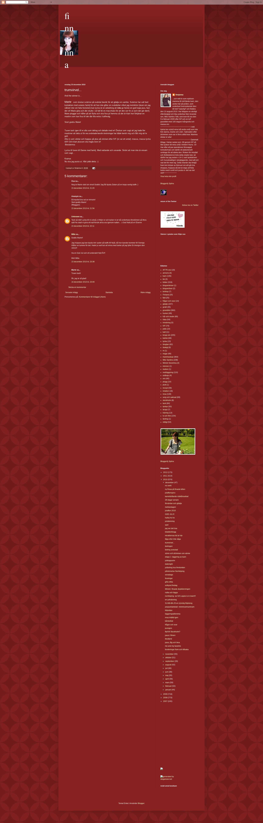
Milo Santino (168, 360)
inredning (167, 323)
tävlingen (169, 546)
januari (168, 690)
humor (165, 313)
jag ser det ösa (171, 528)
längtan (166, 344)
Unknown (75, 217)
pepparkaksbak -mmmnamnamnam (179, 607)
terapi (165, 410)
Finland (166, 295)
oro (164, 378)
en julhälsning (171, 600)
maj (167, 675)
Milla (73, 234)
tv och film (167, 416)
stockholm (167, 400)
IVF (164, 326)
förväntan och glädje (173, 503)
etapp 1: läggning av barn (175, 557)
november (169, 654)
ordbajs (166, 375)
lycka (165, 341)
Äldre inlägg (145, 292)
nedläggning (168, 372)
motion (165, 369)
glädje (165, 304)
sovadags (169, 575)
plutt (164, 385)
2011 (165, 476)
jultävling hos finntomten (175, 567)
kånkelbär (169, 621)
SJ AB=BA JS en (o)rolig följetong (178, 603)
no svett (168, 486)
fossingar (169, 578)
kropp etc (166, 335)
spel (166, 525)
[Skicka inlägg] (94, 168)
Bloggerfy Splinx (167, 183)
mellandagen (170, 507)
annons (166, 273)
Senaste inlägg (71, 292)
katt (164, 332)
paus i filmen (170, 635)
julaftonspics (170, 493)
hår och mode (168, 316)
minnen (166, 366)
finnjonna (69, 39)
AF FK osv (167, 270)
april (167, 679)
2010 (165, 479)
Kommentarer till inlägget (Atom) (92, 297)
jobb (164, 329)
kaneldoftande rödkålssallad (176, 496)
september (170, 661)
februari (168, 686)
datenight (169, 564)
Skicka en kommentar (77, 287)
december (169, 482)
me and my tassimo (173, 646)
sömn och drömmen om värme (177, 553)
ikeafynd (168, 639)
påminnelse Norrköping (174, 571)
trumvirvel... (169, 543)
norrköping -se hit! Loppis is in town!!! (180, 596)
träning (165, 413)
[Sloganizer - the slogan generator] (168, 779)
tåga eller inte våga (173, 539)
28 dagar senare (172, 500)
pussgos (168, 628)
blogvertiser (167, 288)
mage (165, 354)
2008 (165, 698)
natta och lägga (171, 592)
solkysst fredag (171, 585)
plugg (165, 382)
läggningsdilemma (172, 614)
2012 (165, 472)
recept (165, 388)
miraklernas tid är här (173, 536)
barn (165, 276)
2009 (165, 694)
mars (167, 682)
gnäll (165, 307)
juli (166, 668)
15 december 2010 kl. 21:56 (83, 208)
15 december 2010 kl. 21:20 (83, 188)
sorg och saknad (169, 397)
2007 (165, 701)
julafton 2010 (170, 511)
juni (167, 672)
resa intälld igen (171, 617)
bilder (165, 282)
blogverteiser (168, 285)
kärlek (165, 338)
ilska (165, 320)
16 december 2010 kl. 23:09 (83, 282)
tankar (165, 406)
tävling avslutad (171, 550)
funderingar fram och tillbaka (177, 649)
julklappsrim (170, 560)
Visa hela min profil (168, 176)
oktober (168, 658)
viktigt (165, 422)
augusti (168, 665)
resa (164, 394)
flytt (164, 298)
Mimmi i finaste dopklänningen (177, 589)
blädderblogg (170, 532)
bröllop (165, 291)
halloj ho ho (170, 518)
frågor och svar (169, 301)
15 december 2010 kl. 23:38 (83, 262)
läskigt (165, 347)
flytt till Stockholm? (172, 632)
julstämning (170, 521)
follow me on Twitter (190, 205)
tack (164, 403)
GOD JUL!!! (169, 514)
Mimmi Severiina (170, 363)
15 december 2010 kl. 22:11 (82, 226)
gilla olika (169, 582)
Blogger (141, 803)
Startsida (109, 292)
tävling (165, 419)
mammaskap (168, 357)
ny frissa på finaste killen (175, 489)
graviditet (166, 310)
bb (164, 279)
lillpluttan (168, 610)
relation (166, 391)
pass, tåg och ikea (172, 642)
